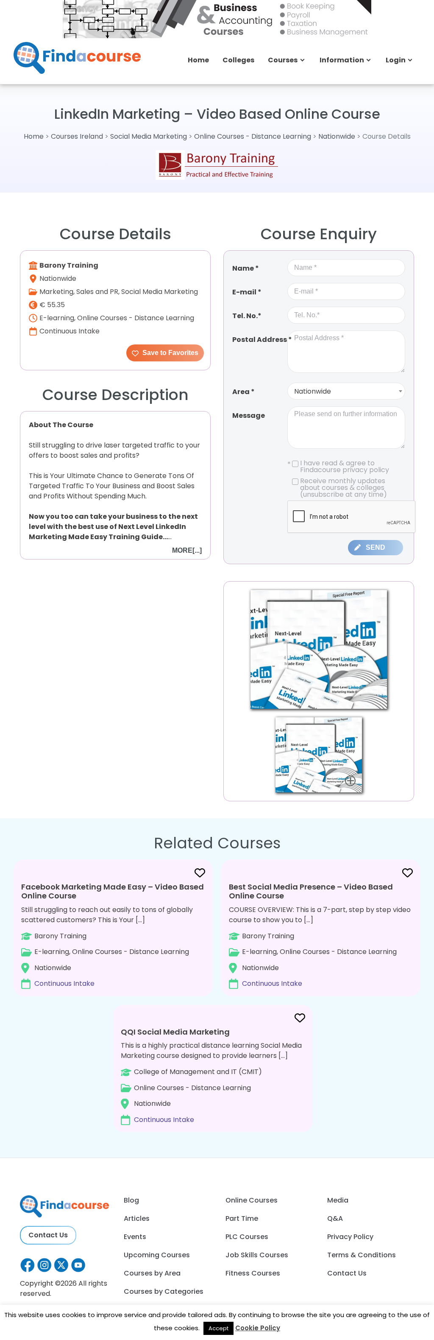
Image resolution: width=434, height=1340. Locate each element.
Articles (137, 1218)
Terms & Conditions (361, 1255)
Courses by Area (152, 1273)
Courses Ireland (77, 136)
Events (135, 1237)
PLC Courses (246, 1237)
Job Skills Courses (256, 1255)
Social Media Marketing (148, 136)
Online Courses (251, 1200)
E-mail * (247, 292)
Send (375, 547)
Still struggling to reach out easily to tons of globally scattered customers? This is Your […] (112, 934)
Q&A (335, 1218)
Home (198, 60)
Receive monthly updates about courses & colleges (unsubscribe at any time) (343, 488)
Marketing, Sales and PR (78, 292)
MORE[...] (187, 550)
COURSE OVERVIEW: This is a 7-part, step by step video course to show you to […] (320, 934)
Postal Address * (262, 339)
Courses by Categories (163, 1291)
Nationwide (336, 136)
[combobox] (346, 391)
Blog (131, 1200)
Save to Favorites (169, 352)
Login (396, 60)
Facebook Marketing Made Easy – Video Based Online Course (112, 891)
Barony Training (68, 265)
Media (337, 1200)
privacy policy (365, 470)
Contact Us (48, 1235)
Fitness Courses (252, 1273)
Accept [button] (218, 1328)
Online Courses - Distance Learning (252, 136)
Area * (243, 392)
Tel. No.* (247, 316)
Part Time (241, 1218)
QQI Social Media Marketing (175, 1032)
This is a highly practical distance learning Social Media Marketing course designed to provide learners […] (211, 1076)
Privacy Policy (350, 1237)
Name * (245, 268)
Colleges (238, 60)
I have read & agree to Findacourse (338, 466)
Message (248, 415)
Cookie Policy (257, 1327)
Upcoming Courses (157, 1255)
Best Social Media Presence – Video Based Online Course (311, 891)
